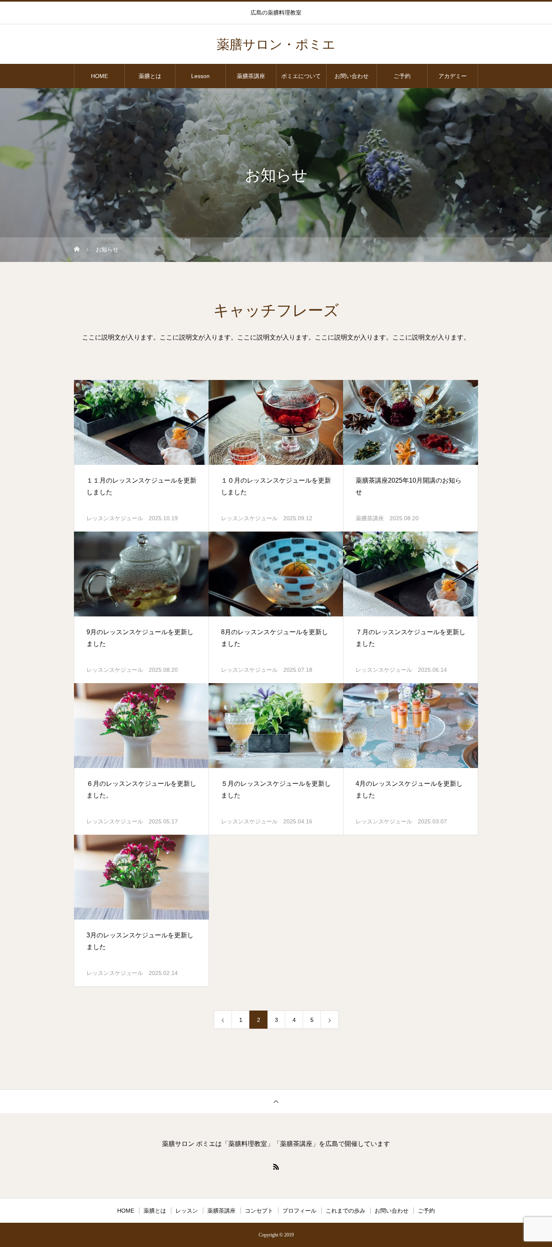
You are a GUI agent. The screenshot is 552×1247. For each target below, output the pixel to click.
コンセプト (259, 1210)
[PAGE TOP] (276, 1101)
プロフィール (299, 1210)
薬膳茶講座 (251, 76)
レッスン (186, 1210)
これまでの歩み (345, 1210)
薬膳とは (150, 76)
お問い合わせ (352, 76)
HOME (99, 76)
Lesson (200, 76)
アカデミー (452, 76)
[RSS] (276, 1167)
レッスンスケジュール (114, 518)
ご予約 (402, 76)
